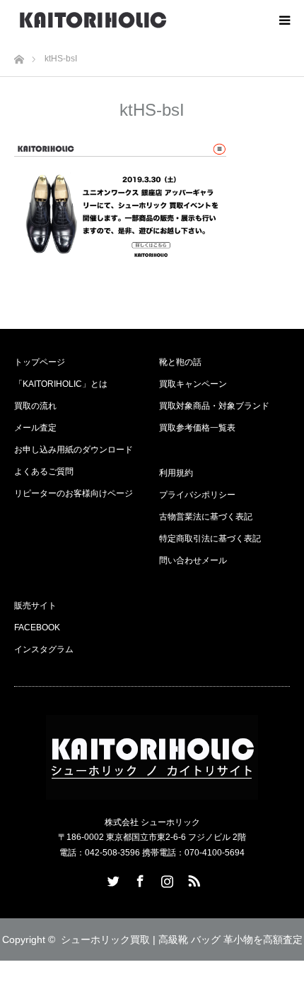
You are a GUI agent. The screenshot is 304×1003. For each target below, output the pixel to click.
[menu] (284, 20)
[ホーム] (18, 55)
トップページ (39, 362)
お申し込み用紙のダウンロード (73, 450)
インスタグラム (44, 649)
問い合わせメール (193, 560)
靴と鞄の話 (180, 362)
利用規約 (176, 473)
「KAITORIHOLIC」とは (60, 384)
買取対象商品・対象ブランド (214, 406)
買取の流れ (35, 406)
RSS (192, 878)
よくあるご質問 (44, 471)
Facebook (138, 878)
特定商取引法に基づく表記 (210, 538)
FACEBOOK (37, 627)
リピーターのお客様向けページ (73, 493)
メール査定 (35, 428)
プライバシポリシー (197, 495)
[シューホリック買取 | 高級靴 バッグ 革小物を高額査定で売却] (93, 19)
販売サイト (35, 606)
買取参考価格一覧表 (197, 428)
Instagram (165, 878)
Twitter (111, 878)
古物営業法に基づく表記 (205, 517)
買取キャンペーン (193, 384)
